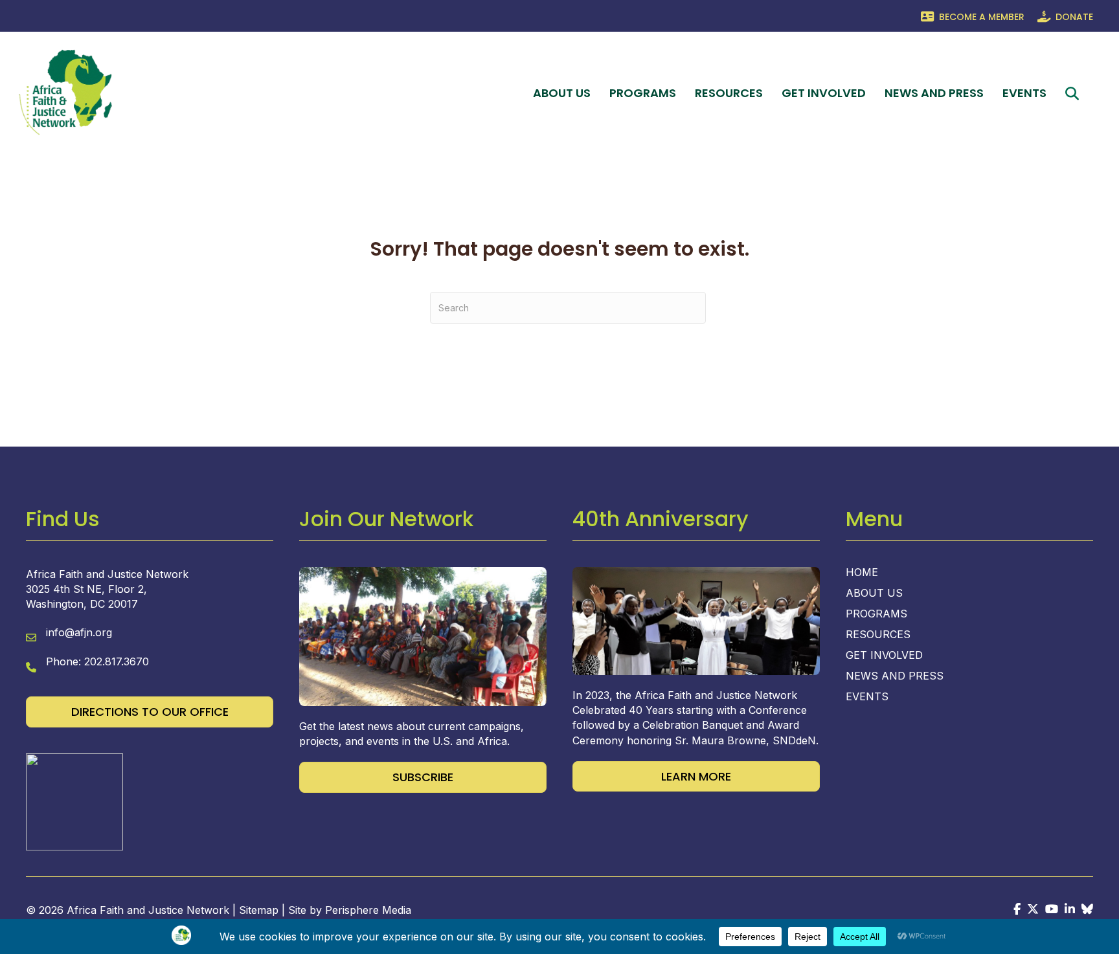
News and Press (934, 93)
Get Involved (824, 93)
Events (1024, 93)
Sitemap (258, 910)
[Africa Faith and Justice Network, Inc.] (74, 800)
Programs (642, 93)
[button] (1074, 93)
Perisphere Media (368, 910)
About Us (562, 93)
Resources (729, 93)
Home (862, 573)
